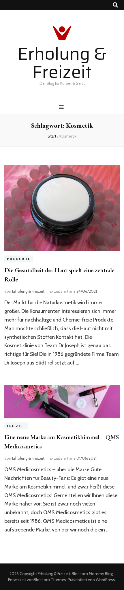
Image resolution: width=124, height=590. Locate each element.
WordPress (105, 579)
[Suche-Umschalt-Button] (115, 5)
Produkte (18, 259)
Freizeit (16, 426)
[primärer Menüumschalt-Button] (62, 107)
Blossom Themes (50, 579)
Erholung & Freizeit (62, 62)
